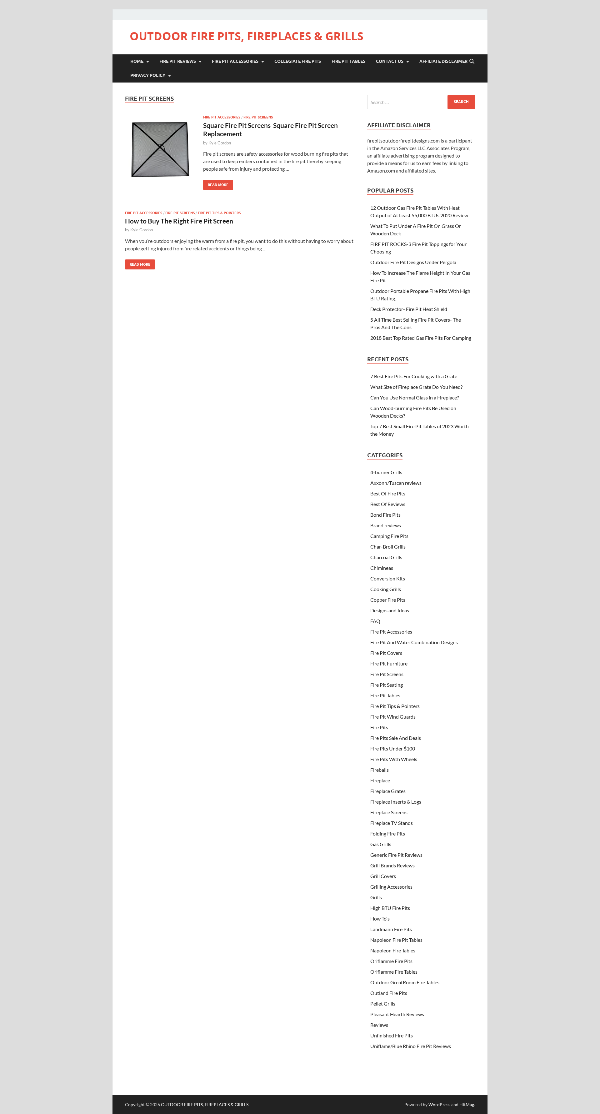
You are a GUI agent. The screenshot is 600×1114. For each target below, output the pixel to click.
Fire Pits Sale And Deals (395, 738)
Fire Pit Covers (386, 653)
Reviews (379, 1025)
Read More (215, 183)
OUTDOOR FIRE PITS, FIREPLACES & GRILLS (246, 36)
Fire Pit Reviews (177, 61)
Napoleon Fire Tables (392, 950)
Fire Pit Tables (348, 61)
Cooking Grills (385, 589)
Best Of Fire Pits (387, 493)
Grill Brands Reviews (392, 865)
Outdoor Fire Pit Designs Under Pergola (413, 262)
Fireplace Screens (389, 812)
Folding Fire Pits (387, 833)
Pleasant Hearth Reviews (397, 1014)
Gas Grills (380, 844)
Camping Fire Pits (389, 536)
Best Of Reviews (387, 504)
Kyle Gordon (219, 142)
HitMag (466, 1104)
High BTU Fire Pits (390, 908)
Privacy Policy (147, 75)
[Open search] (472, 61)
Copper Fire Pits (387, 600)
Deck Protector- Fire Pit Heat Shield (408, 309)
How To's (380, 918)
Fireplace (380, 780)
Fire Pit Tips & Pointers (219, 213)
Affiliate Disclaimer (443, 61)
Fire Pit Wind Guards (393, 717)
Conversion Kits (387, 578)
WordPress (439, 1104)
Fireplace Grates (388, 791)
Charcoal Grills (386, 557)
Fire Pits (379, 727)
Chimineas (381, 568)
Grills (376, 897)
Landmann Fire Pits (391, 929)
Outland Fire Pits (388, 993)
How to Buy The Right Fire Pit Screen (179, 221)
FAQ (375, 621)
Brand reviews (385, 525)
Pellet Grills (382, 1003)
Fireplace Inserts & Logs (395, 802)
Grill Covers (383, 876)
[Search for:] (421, 102)
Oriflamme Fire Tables (394, 972)
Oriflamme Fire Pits (391, 961)
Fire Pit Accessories (235, 61)
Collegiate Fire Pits (297, 61)
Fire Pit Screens (258, 117)
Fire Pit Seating (386, 685)
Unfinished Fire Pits (391, 1035)
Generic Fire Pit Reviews (396, 855)
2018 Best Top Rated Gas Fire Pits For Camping (420, 338)
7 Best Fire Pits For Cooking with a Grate (413, 376)
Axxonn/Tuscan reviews (396, 483)
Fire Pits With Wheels (393, 759)
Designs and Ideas (389, 610)
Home (136, 61)
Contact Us (389, 61)
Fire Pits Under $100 (392, 748)
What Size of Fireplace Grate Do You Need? (416, 387)
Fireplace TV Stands (391, 823)
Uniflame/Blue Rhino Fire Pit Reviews (410, 1046)
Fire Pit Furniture (389, 663)
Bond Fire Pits (385, 515)
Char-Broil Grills (388, 546)
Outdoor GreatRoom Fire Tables (404, 982)
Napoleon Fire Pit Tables (396, 940)
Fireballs (379, 770)
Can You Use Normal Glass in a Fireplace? (414, 397)
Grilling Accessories (391, 887)
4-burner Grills (386, 472)
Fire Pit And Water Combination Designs (414, 642)
